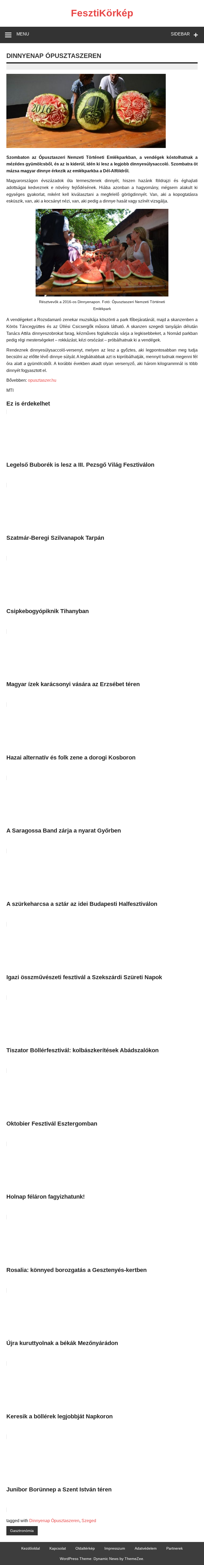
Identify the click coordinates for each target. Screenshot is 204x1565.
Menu (22, 34)
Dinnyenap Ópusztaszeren (54, 1520)
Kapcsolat (57, 1548)
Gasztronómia (22, 1530)
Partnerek (174, 1548)
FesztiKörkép (102, 13)
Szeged (89, 1520)
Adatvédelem (146, 1548)
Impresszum (114, 1548)
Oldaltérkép (85, 1548)
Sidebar (180, 34)
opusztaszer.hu (42, 380)
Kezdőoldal (30, 1548)
